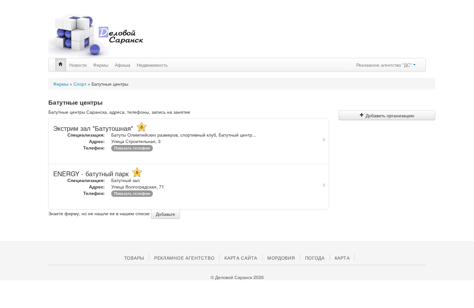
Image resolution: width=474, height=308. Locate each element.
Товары (134, 258)
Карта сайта (240, 258)
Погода (315, 258)
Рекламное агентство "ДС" (384, 65)
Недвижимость (152, 65)
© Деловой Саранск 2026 (237, 277)
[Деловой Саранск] (108, 35)
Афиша (122, 65)
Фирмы (100, 65)
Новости (78, 65)
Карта (342, 258)
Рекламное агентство (184, 258)
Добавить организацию (390, 115)
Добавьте (165, 214)
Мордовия (281, 258)
